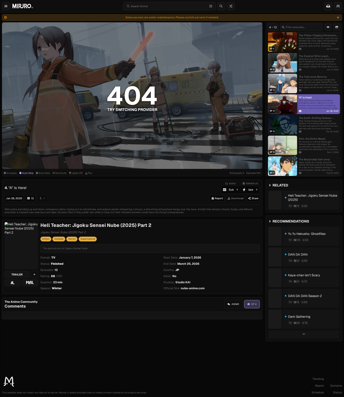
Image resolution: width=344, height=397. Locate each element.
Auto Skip (27, 173)
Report (219, 198)
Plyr (90, 173)
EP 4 (253, 304)
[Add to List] (34, 274)
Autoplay (11, 173)
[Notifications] (328, 6)
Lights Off (77, 173)
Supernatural (88, 238)
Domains (336, 385)
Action (45, 238)
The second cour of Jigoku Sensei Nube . (66, 248)
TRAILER (16, 274)
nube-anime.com (193, 288)
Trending (318, 379)
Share (255, 198)
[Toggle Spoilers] (327, 27)
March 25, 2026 (188, 264)
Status (337, 392)
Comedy (58, 238)
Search (319, 385)
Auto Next (44, 173)
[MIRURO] (23, 6)
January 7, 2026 (190, 257)
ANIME (235, 304)
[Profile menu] (338, 6)
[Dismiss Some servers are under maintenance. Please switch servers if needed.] (338, 18)
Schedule (318, 392)
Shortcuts (60, 173)
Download (237, 198)
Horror (72, 238)
